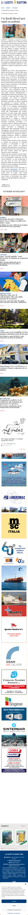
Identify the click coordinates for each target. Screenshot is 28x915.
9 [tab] (12, 848)
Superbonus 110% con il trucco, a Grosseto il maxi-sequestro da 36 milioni (13, 368)
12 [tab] (16, 848)
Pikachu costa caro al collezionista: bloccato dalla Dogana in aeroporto (11, 297)
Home (2, 7)
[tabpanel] (14, 441)
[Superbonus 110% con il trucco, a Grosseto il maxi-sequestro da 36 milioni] (14, 354)
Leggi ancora (14, 441)
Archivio (23, 826)
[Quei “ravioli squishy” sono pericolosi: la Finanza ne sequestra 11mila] (14, 243)
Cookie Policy (10, 913)
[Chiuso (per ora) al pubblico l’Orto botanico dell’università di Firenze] (14, 319)
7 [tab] (9, 445)
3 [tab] (4, 445)
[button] (25, 884)
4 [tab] (5, 445)
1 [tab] (1, 445)
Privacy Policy (17, 913)
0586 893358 (17, 860)
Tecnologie (15, 7)
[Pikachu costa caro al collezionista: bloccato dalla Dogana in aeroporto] (14, 281)
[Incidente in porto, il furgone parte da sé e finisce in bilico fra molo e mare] (14, 206)
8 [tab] (11, 445)
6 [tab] (8, 445)
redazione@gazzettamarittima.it (16, 864)
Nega (14, 905)
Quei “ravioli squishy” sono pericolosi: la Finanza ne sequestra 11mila (14, 258)
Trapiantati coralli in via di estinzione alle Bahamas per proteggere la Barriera (11, 402)
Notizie (2, 229)
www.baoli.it (13, 169)
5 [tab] (7, 848)
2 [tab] (3, 848)
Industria (8, 7)
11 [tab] (15, 848)
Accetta (14, 901)
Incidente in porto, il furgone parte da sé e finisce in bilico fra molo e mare (13, 221)
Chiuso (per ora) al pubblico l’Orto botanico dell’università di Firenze (14, 333)
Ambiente (2, 410)
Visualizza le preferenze (14, 910)
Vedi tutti (22, 449)
